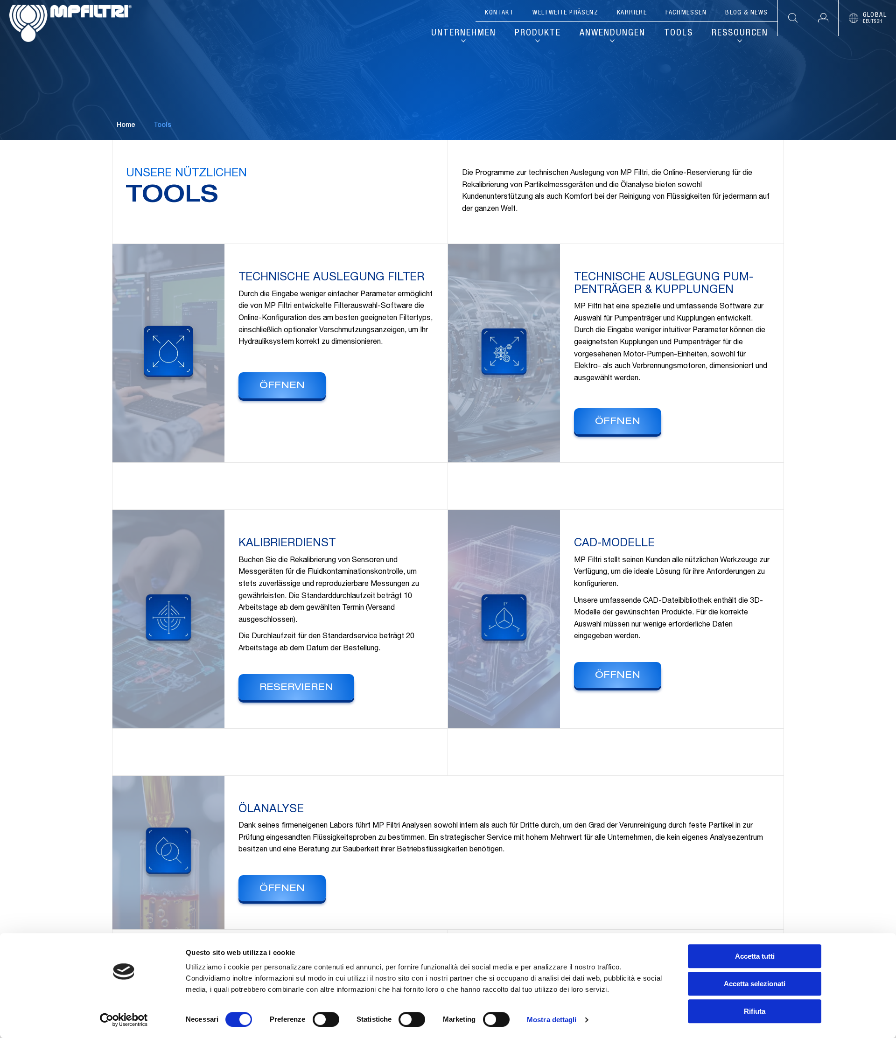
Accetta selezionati (754, 984)
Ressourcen (740, 33)
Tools (678, 33)
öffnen (282, 386)
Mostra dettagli (552, 1020)
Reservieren (296, 688)
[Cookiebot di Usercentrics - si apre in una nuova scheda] (124, 1020)
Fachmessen (686, 13)
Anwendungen (612, 33)
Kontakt (499, 13)
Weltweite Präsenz (565, 13)
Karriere (632, 13)
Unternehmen (463, 33)
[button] (823, 18)
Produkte (538, 33)
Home (126, 125)
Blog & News (746, 13)
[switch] (326, 1019)
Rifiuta (754, 1011)
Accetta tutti (755, 956)
